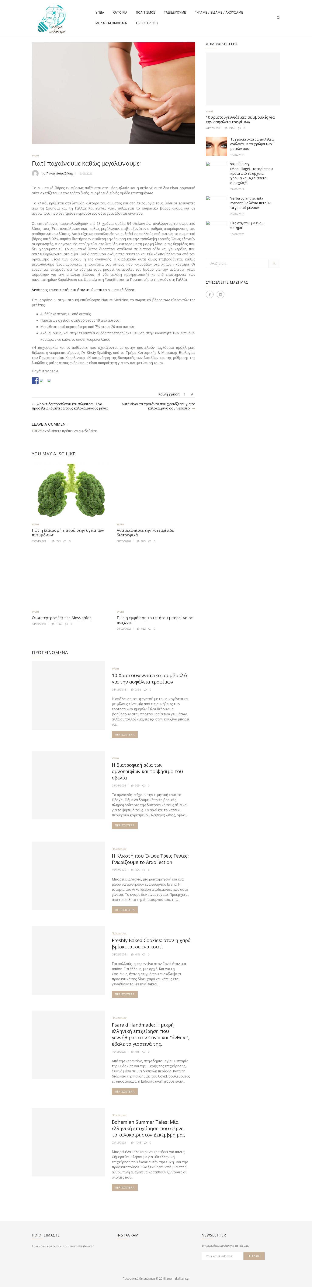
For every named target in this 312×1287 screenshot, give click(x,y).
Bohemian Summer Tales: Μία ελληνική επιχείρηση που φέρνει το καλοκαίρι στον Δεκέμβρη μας (148, 1128)
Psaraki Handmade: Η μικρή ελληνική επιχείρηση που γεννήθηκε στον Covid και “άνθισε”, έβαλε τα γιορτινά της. (151, 1034)
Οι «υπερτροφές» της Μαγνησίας (61, 617)
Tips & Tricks (147, 23)
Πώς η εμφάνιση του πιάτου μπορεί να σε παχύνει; (155, 620)
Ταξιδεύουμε (175, 12)
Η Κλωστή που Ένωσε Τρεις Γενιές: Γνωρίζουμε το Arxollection (150, 858)
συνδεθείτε (88, 431)
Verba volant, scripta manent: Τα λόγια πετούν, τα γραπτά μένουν (250, 203)
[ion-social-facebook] (210, 294)
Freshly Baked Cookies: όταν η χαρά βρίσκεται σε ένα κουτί (151, 943)
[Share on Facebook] (35, 380)
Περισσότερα (125, 734)
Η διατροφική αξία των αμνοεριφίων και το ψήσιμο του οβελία (147, 771)
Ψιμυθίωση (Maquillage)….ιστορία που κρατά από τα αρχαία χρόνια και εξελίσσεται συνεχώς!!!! (251, 173)
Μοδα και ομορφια (111, 23)
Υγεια (100, 12)
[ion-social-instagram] (220, 294)
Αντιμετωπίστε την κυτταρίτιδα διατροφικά (145, 532)
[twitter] (192, 394)
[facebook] (184, 394)
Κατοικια (120, 12)
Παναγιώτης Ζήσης (59, 173)
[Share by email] (51, 382)
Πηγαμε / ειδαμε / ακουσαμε (219, 12)
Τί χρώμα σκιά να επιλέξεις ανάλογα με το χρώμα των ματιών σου (252, 144)
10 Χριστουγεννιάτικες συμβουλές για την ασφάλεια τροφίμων (150, 678)
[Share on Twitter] (43, 382)
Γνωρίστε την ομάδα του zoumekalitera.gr (63, 1246)
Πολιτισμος (145, 12)
